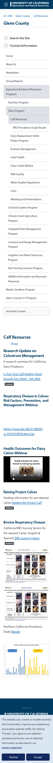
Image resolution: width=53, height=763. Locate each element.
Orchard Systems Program (23, 207)
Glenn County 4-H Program (21, 298)
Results (15, 631)
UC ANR (8, 15)
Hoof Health (17, 157)
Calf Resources (19, 119)
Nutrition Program (18, 102)
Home (9, 56)
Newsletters (12, 72)
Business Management (23, 149)
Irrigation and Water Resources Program (25, 257)
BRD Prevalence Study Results (29, 127)
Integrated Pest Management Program (24, 231)
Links (13, 191)
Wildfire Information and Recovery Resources (27, 279)
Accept (38, 757)
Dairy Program (16, 110)
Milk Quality (17, 174)
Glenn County (22, 15)
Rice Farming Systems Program (25, 268)
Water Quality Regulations (25, 182)
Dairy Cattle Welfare (22, 165)
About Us (11, 64)
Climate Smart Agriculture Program (22, 218)
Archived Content (16, 311)
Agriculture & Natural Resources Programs (23, 91)
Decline (13, 757)
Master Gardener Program (20, 289)
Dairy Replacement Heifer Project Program (25, 138)
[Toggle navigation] (6, 4)
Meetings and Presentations (26, 199)
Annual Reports (14, 81)
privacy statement (12, 747)
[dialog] (26, 739)
